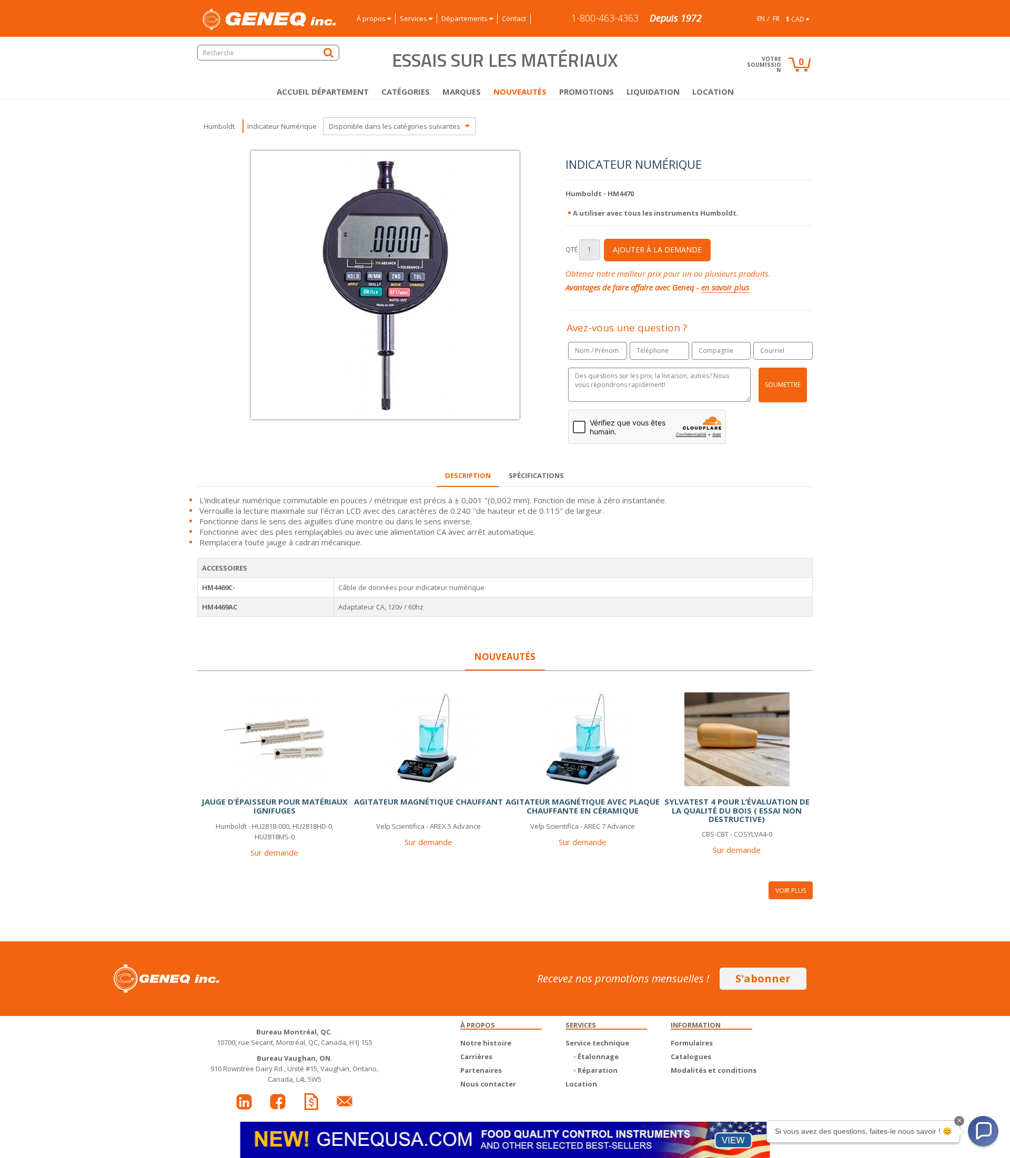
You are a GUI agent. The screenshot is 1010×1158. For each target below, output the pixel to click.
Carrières (476, 1056)
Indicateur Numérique (282, 126)
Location (713, 91)
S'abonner (763, 978)
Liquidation (653, 91)
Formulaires (692, 1043)
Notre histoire (485, 1043)
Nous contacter (488, 1084)
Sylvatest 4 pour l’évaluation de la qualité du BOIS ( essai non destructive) (737, 810)
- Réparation (595, 1070)
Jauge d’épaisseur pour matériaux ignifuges (274, 806)
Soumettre (783, 384)
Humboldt (219, 126)
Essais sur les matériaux (505, 60)
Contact (514, 18)
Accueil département (323, 91)
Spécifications (536, 475)
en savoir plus (725, 287)
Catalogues (691, 1056)
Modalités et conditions (713, 1070)
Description (468, 475)
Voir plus (790, 890)
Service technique (597, 1043)
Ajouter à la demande (657, 250)
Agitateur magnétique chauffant (428, 801)
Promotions (586, 91)
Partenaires (481, 1070)
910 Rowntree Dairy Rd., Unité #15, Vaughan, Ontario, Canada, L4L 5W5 (294, 1068)
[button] (983, 1131)
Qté (571, 249)
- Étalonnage (596, 1056)
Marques (461, 91)
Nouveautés (520, 91)
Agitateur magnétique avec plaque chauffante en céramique (583, 806)
